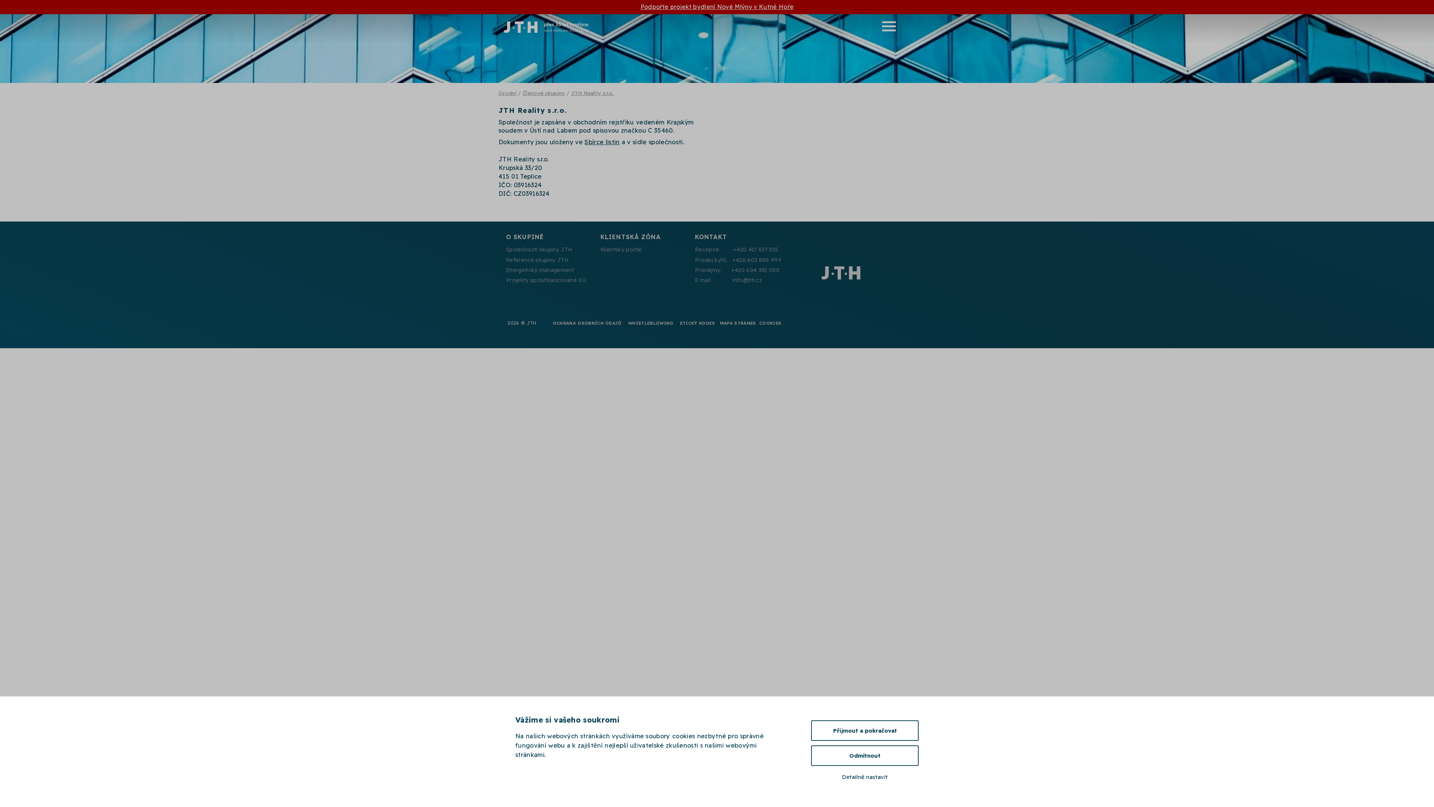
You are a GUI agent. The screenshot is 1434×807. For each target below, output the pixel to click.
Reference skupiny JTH (537, 260)
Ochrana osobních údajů (587, 323)
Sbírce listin (602, 142)
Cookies (770, 323)
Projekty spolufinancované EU (546, 280)
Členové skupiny (544, 93)
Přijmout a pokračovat (865, 730)
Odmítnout (865, 755)
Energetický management (540, 270)
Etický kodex (697, 323)
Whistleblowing (650, 323)
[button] (771, 26)
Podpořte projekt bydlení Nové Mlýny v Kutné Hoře (717, 6)
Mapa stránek (738, 323)
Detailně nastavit (865, 776)
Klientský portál (621, 249)
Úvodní (507, 93)
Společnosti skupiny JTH (539, 249)
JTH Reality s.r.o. (592, 93)
